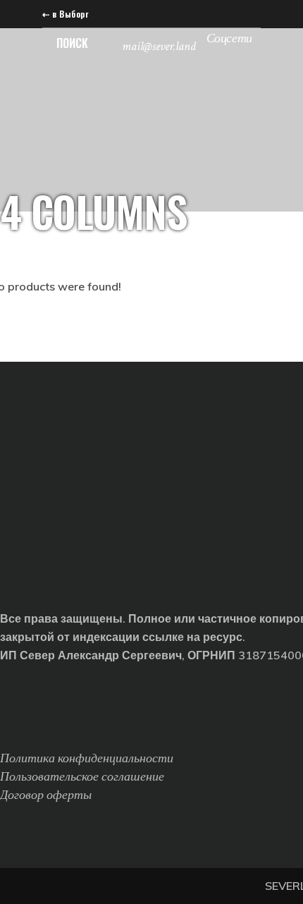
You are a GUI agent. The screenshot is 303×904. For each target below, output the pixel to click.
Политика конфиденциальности (86, 758)
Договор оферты (46, 795)
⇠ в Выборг (65, 14)
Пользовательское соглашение (82, 777)
